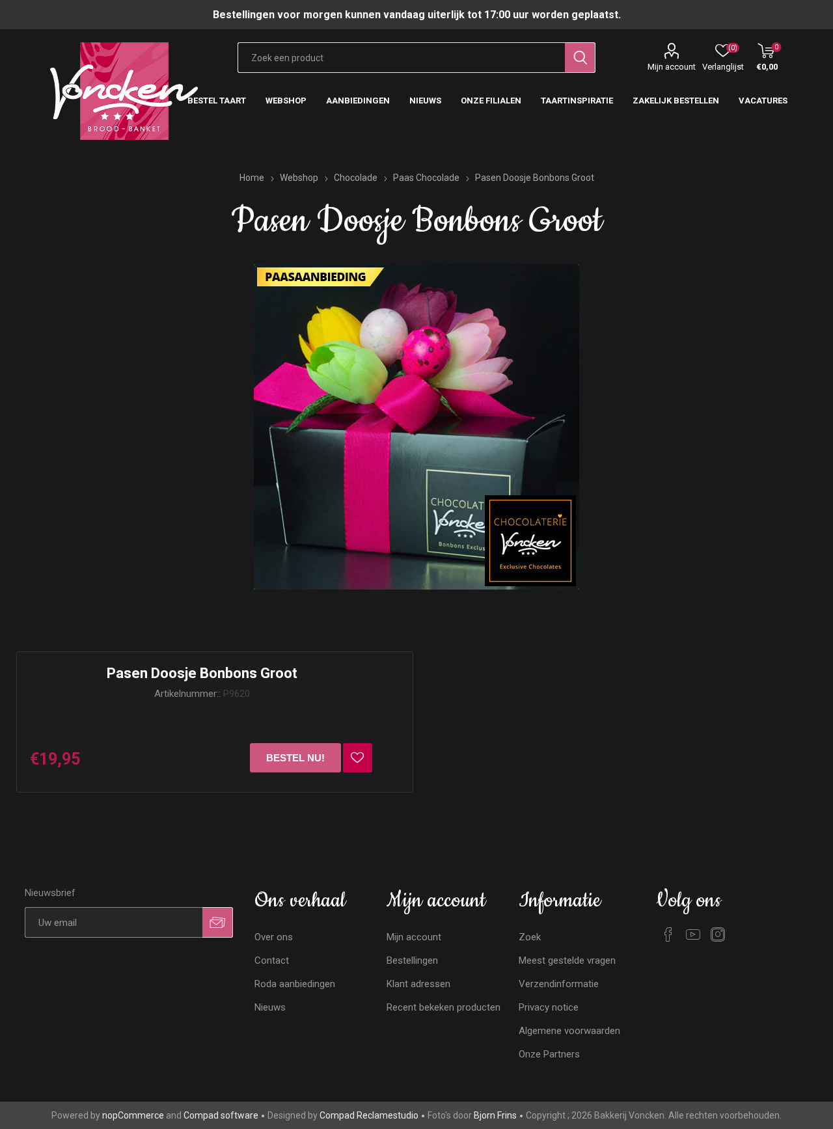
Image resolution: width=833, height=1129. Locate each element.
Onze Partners (549, 1054)
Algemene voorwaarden (569, 1031)
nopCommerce (133, 1115)
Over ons (273, 937)
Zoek (530, 937)
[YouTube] (693, 934)
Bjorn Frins (495, 1115)
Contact (271, 960)
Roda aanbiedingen (294, 984)
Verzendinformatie (559, 984)
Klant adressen (418, 984)
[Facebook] (668, 934)
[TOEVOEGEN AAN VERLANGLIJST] (357, 757)
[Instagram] (717, 934)
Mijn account (672, 67)
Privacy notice (549, 1007)
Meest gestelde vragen (567, 960)
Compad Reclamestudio (369, 1115)
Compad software (221, 1115)
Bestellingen (412, 960)
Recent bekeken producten (443, 1007)
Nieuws (270, 1007)
